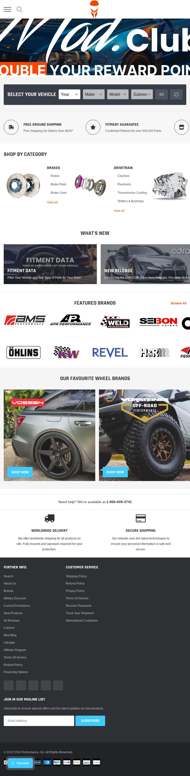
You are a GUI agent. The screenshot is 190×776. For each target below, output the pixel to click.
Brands (8, 591)
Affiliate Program (15, 650)
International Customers (82, 620)
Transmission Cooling (132, 192)
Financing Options (16, 672)
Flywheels (124, 184)
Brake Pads (58, 184)
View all (52, 202)
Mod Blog (10, 635)
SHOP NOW (20, 472)
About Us (10, 583)
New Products (13, 613)
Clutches (123, 176)
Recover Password (78, 605)
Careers (9, 628)
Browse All (178, 303)
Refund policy (13, 665)
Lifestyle (9, 642)
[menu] (7, 9)
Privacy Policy (75, 591)
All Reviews (12, 620)
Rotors (55, 176)
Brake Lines (59, 192)
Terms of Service (15, 657)
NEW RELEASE (118, 271)
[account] (172, 9)
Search (8, 576)
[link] (23, 185)
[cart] (183, 9)
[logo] (94, 9)
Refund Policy (75, 583)
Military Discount (15, 598)
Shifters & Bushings (131, 201)
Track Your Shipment (80, 613)
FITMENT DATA (21, 271)
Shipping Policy (76, 576)
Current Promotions (17, 605)
